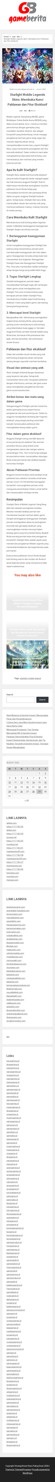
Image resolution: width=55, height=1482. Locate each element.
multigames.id (12, 1420)
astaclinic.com (12, 1007)
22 (39, 787)
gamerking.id (12, 1356)
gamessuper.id (13, 1100)
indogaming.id (12, 1068)
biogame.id (11, 1232)
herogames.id (12, 1103)
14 (33, 782)
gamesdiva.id (12, 1096)
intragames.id (12, 1207)
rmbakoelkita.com (14, 935)
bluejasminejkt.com (15, 943)
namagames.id (13, 1121)
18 (15, 787)
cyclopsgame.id (13, 1345)
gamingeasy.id (12, 1363)
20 (27, 787)
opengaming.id (13, 1168)
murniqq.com (12, 876)
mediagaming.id (13, 1331)
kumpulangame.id (14, 1235)
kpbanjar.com (12, 982)
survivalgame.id (13, 1192)
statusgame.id (12, 1082)
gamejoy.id (11, 1353)
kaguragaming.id (13, 1367)
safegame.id (12, 1196)
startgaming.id (12, 1079)
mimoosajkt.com (13, 960)
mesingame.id (12, 1150)
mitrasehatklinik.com (15, 978)
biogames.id (11, 1203)
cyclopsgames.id (13, 1321)
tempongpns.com (14, 914)
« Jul (27, 800)
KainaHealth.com (14, 996)
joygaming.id (12, 1335)
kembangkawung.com (16, 964)
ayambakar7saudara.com (17, 911)
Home (6, 37)
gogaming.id (11, 1385)
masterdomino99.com (16, 859)
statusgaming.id (13, 1399)
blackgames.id (12, 1253)
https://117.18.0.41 (14, 848)
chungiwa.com (12, 967)
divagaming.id (12, 1064)
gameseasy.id (12, 1402)
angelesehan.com (14, 939)
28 (33, 791)
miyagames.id (12, 1246)
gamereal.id (11, 1271)
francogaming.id (13, 1267)
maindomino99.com (15, 851)
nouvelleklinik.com (14, 992)
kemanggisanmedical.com (18, 985)
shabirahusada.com (15, 999)
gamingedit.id (12, 1260)
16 (45, 782)
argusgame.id (12, 1185)
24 (9, 791)
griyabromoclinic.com (16, 1021)
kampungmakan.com (16, 928)
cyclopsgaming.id (14, 1342)
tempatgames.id (13, 1214)
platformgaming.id (14, 1378)
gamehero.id (12, 1132)
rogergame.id (12, 1296)
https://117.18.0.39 (14, 834)
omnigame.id (12, 1224)
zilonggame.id (12, 1178)
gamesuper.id (12, 1139)
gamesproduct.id (14, 1242)
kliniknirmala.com (14, 989)
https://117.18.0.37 (14, 862)
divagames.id (12, 1111)
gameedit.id (11, 1282)
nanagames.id (12, 1338)
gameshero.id (12, 1086)
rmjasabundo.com (14, 957)
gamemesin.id (12, 1128)
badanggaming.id (14, 1285)
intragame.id (12, 1221)
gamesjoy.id (11, 1313)
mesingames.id (13, 1107)
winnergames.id (13, 1171)
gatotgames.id (12, 1249)
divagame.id (11, 1157)
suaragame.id (12, 1217)
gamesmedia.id (13, 1324)
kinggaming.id (12, 1381)
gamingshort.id (13, 1264)
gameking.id (11, 1431)
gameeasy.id (12, 1427)
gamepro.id (11, 1438)
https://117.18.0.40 (14, 869)
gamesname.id (13, 1410)
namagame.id (12, 1161)
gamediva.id (11, 1136)
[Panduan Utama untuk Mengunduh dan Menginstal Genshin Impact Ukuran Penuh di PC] (27, 625)
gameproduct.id (13, 1278)
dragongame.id (13, 1445)
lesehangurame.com (15, 907)
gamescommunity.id (15, 1310)
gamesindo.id (12, 1093)
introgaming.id (12, 1210)
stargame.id (11, 1164)
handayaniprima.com (15, 925)
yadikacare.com (13, 1003)
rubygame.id (12, 1182)
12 (21, 782)
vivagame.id (11, 1153)
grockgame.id (12, 1189)
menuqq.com (12, 880)
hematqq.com (12, 873)
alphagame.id (12, 1299)
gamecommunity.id (15, 1349)
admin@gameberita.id (25, 89)
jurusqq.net (11, 837)
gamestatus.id (12, 1434)
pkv (8, 1037)
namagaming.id (13, 1072)
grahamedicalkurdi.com (17, 1014)
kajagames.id (12, 1328)
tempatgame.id (13, 1239)
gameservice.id (13, 1274)
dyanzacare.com (13, 1017)
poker (30, 328)
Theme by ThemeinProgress (18, 1469)
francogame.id (13, 1289)
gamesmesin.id (13, 1089)
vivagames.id (12, 1114)
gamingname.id (13, 1370)
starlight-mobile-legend (30, 678)
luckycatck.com (13, 932)
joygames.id (11, 1317)
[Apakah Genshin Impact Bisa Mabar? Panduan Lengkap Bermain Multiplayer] (27, 596)
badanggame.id (13, 1306)
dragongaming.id (14, 1388)
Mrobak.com (12, 946)
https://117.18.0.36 (14, 826)
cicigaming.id (12, 1257)
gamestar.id (11, 1143)
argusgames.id (13, 1175)
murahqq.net (12, 844)
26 (21, 791)
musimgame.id (13, 1146)
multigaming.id (13, 1395)
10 (9, 782)
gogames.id (11, 1413)
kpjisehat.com (12, 974)
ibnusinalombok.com (15, 1010)
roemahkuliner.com (15, 918)
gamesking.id (12, 1406)
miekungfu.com (13, 950)
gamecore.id (12, 1125)
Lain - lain (16, 37)
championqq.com (14, 866)
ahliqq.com (11, 830)
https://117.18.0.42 (14, 841)
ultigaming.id (12, 1392)
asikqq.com (11, 823)
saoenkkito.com (13, 921)
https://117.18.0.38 (14, 855)
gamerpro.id (11, 1360)
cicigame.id (11, 1303)
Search (9, 694)
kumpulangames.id (15, 1228)
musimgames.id (13, 1118)
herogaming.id (12, 1061)
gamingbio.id (12, 1200)
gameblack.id (12, 1292)
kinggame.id (11, 1442)
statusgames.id (13, 1424)
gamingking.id (12, 1374)
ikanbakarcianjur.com (15, 971)
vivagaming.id (12, 1075)
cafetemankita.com (15, 953)
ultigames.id (11, 1417)
